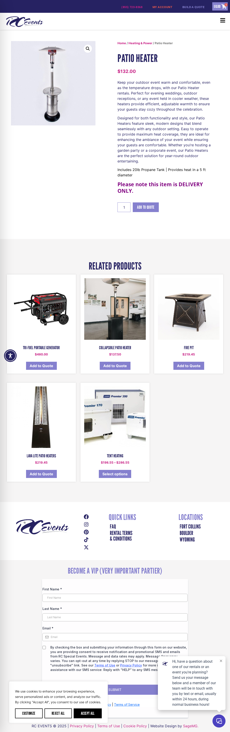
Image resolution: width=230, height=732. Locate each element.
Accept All (88, 713)
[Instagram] (86, 524)
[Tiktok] (86, 539)
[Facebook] (86, 516)
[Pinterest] (86, 532)
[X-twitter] (86, 547)
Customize (28, 713)
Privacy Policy (82, 726)
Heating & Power (140, 43)
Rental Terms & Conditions (121, 536)
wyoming (187, 539)
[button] (147, 21)
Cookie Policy (135, 726)
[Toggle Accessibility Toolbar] (10, 356)
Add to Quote (145, 207)
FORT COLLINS (190, 526)
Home (121, 43)
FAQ (113, 526)
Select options (115, 474)
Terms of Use (108, 726)
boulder (186, 533)
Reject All (58, 713)
